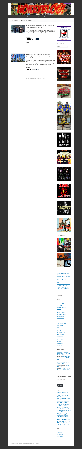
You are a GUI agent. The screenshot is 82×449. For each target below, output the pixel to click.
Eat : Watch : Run (60, 318)
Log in (58, 430)
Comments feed (60, 434)
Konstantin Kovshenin (35, 443)
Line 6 (58, 327)
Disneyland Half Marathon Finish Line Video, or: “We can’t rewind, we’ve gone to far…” (40, 26)
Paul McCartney (60, 412)
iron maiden (65, 404)
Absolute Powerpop (60, 301)
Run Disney (62, 419)
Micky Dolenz (59, 411)
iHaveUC (58, 321)
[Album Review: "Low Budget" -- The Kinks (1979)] (60, 248)
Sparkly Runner (60, 336)
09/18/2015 (28, 47)
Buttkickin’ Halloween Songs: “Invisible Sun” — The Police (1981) (63, 288)
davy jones (62, 396)
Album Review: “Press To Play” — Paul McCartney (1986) (63, 369)
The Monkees (63, 422)
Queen (67, 416)
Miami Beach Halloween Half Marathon (64, 410)
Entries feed (59, 432)
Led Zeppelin (66, 407)
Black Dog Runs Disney (61, 307)
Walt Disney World (61, 424)
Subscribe (60, 385)
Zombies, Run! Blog (60, 345)
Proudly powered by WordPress (17, 443)
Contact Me (46, 16)
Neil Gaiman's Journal (61, 332)
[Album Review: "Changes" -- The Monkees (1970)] (60, 241)
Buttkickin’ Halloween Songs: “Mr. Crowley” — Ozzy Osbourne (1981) (63, 274)
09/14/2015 (28, 78)
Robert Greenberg (60, 334)
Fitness (28, 16)
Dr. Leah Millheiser (60, 316)
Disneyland (63, 398)
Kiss (63, 407)
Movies (20, 16)
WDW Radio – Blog (60, 343)
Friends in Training (60, 401)
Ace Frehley (66, 393)
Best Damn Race (62, 395)
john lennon (68, 405)
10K (59, 392)
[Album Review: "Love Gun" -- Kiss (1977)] (67, 241)
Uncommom (59, 341)
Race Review (39, 78)
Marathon (63, 409)
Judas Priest (59, 407)
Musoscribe (59, 330)
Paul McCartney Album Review (62, 414)
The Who (69, 422)
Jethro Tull (64, 405)
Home (12, 16)
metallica (68, 408)
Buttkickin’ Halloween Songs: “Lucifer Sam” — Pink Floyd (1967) (63, 353)
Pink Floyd (64, 416)
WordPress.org (60, 436)
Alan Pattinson (59, 352)
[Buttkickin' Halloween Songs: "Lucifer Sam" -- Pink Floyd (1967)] (67, 256)
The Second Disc (60, 339)
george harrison (66, 401)
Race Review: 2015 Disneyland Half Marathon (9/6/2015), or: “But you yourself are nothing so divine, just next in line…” (40, 56)
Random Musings (34, 16)
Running (38, 47)
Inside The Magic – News (61, 323)
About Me (16, 16)
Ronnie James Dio (66, 418)
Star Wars (59, 421)
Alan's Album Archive (61, 303)
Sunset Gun (59, 338)
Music (24, 16)
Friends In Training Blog (61, 319)
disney (66, 396)
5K (57, 392)
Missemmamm (60, 329)
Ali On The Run (60, 305)
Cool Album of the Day (61, 310)
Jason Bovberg (60, 325)
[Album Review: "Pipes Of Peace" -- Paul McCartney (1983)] (60, 263)
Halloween (59, 404)
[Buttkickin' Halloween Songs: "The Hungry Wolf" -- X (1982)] (67, 263)
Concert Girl (59, 309)
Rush (68, 420)
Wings (68, 424)
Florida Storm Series (66, 399)
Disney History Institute (61, 314)
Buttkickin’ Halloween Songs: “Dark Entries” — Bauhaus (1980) (63, 284)
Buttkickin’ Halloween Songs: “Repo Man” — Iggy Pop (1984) (63, 277)
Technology (41, 16)
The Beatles (64, 421)
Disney (32, 47)
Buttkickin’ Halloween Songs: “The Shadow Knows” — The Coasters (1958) (63, 281)
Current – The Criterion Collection (63, 312)
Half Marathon (62, 402)
